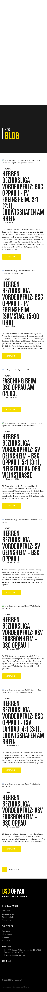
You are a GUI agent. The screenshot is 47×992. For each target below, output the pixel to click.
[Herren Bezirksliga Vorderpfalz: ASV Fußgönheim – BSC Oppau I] (23, 609)
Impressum (7, 987)
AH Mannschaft (14, 80)
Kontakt (7, 98)
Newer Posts (14, 869)
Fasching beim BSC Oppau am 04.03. (19, 386)
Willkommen (9, 58)
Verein (7, 60)
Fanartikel (12, 95)
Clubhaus (11, 93)
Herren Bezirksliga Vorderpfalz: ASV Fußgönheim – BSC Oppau (22, 810)
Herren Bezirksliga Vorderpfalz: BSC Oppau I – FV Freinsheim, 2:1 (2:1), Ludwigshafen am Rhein (23, 195)
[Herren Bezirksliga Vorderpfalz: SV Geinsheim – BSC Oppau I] (23, 522)
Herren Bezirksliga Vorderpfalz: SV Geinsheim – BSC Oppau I (21, 545)
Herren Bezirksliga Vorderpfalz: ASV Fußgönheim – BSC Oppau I (22, 632)
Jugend (10, 78)
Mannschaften (10, 70)
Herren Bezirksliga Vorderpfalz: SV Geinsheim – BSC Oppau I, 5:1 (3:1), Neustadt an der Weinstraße (21, 455)
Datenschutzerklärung (21, 987)
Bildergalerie (13, 90)
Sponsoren (8, 83)
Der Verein (12, 63)
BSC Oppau (8, 52)
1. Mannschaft (13, 73)
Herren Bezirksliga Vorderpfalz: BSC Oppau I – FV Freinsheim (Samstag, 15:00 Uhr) (22, 303)
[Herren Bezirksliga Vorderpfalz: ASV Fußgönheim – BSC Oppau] (23, 786)
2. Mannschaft (13, 75)
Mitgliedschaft (11, 68)
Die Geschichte (13, 65)
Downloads (12, 88)
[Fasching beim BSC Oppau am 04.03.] (16, 370)
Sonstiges (8, 85)
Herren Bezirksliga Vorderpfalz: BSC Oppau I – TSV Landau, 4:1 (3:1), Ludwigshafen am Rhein (23, 722)
